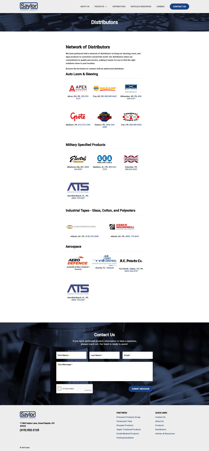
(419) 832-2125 (29, 430)
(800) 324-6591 (81, 168)
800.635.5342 (131, 169)
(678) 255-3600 (91, 236)
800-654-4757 (134, 97)
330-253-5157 (82, 97)
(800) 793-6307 (78, 198)
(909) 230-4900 (108, 126)
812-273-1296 (84, 125)
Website (78, 269)
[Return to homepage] (37, 6)
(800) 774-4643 (132, 236)
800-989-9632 (110, 96)
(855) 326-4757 (131, 271)
